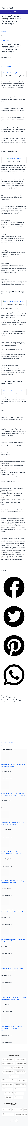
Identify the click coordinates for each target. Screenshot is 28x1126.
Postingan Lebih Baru (7, 742)
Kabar (15, 11)
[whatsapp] (14, 687)
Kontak (18, 4)
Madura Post (7, 8)
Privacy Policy (4, 4)
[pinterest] (14, 657)
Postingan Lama (5, 746)
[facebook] (14, 599)
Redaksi (12, 4)
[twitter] (14, 628)
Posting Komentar (6, 66)
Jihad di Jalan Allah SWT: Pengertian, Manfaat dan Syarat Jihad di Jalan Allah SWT (11, 1028)
